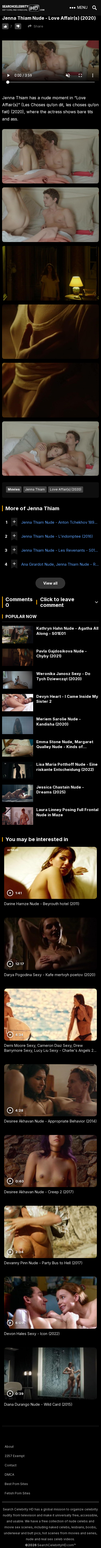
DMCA (9, 1474)
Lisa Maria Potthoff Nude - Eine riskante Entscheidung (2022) (67, 767)
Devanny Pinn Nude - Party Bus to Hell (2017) (43, 1263)
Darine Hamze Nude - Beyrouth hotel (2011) (42, 903)
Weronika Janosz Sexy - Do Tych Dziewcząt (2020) (63, 676)
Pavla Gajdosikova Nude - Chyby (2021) (61, 654)
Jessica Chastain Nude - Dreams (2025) (60, 790)
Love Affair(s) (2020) (65, 489)
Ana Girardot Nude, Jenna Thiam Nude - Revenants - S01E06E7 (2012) (60, 564)
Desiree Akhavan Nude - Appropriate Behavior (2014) (50, 1121)
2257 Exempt (15, 1456)
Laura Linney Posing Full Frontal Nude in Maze (67, 812)
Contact (11, 1465)
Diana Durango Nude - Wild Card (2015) (38, 1404)
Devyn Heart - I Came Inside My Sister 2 (67, 699)
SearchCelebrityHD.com (55, 1545)
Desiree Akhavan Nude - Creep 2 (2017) (39, 1192)
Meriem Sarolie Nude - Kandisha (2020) (58, 721)
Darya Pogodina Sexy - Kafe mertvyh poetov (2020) (50, 974)
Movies (14, 489)
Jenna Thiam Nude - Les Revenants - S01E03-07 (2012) (60, 550)
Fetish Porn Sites (17, 1493)
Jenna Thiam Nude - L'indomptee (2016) (57, 536)
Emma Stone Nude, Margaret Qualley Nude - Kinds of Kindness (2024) (64, 744)
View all (50, 583)
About (9, 1446)
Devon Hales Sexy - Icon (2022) (32, 1333)
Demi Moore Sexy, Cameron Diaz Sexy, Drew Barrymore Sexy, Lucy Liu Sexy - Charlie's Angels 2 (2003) (48, 1050)
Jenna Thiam (35, 489)
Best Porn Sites (16, 1484)
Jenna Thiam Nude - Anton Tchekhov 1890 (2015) (60, 522)
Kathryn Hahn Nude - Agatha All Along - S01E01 (67, 631)
